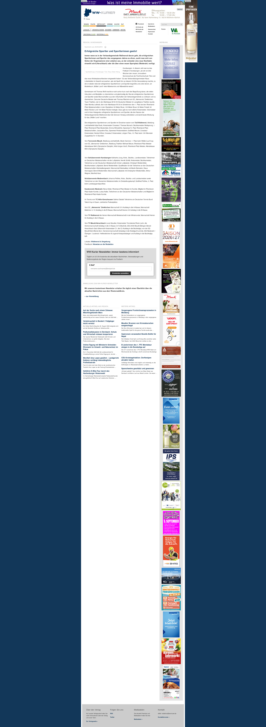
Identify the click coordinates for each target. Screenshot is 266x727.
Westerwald (89, 34)
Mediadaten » (138, 719)
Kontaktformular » (163, 717)
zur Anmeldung (92, 296)
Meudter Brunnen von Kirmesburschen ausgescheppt (137, 324)
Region (86, 24)
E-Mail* (92, 265)
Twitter (112, 717)
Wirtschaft (101, 24)
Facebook (141, 24)
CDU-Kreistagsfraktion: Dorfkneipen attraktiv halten (136, 358)
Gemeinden (116, 29)
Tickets (163, 29)
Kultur (117, 24)
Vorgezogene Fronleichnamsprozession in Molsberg (138, 311)
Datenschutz (152, 29)
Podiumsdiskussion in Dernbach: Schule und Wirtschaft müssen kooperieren (100, 333)
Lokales (86, 29)
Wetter (123, 29)
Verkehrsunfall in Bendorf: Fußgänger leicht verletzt (98, 322)
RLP (122, 24)
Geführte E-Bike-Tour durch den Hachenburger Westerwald (96, 372)
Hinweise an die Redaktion (103, 244)
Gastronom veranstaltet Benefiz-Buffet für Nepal (138, 335)
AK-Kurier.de (139, 27)
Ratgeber (108, 29)
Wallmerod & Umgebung (100, 241)
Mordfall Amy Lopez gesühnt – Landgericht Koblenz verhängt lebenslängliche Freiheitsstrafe (101, 360)
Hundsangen (96, 42)
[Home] (84, 19)
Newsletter (139, 32)
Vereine (110, 24)
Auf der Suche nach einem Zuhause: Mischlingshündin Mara (98, 311)
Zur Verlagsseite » (92, 721)
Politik (93, 24)
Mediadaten (151, 26)
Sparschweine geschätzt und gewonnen (137, 368)
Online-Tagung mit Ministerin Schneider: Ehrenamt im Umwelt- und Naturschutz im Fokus (100, 347)
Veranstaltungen (98, 29)
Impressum (151, 32)
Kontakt (150, 34)
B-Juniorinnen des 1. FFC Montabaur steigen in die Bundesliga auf (136, 345)
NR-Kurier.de (139, 29)
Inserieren (151, 24)
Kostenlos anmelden (120, 273)
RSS (111, 713)
